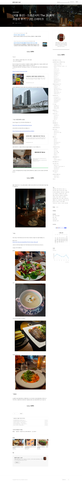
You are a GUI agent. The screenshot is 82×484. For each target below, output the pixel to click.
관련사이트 (64, 479)
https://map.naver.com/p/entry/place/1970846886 (23, 41)
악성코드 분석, (55, 203)
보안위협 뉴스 (57, 63)
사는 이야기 (55, 163)
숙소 (55, 151)
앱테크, (63, 198)
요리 (55, 135)
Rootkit (55, 102)
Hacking (56, 86)
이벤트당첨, (54, 188)
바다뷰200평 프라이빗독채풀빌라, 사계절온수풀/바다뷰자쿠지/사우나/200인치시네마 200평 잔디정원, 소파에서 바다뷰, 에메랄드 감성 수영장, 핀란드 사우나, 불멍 (27, 45)
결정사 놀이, (63, 192)
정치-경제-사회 (57, 167)
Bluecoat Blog (64, 470)
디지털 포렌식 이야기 (65, 314)
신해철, (60, 196)
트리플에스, (56, 193)
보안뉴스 (63, 383)
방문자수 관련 (55, 219)
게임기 (55, 119)
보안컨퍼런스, (66, 195)
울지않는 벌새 (64, 319)
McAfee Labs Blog (65, 339)
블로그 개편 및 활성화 (56, 215)
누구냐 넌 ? (56, 68)
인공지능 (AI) (56, 108)
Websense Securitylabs (64, 345)
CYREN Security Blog (65, 437)
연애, (57, 188)
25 (59, 241)
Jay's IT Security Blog (65, 477)
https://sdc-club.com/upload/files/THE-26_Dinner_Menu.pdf (25, 242)
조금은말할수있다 (57, 79)
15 (66, 239)
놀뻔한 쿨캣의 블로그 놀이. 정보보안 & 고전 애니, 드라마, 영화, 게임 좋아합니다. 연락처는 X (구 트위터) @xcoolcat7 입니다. (28, 460)
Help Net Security (65, 396)
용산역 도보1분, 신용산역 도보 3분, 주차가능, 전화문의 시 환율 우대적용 (27, 36)
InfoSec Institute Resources (65, 448)
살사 (55, 133)
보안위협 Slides (57, 72)
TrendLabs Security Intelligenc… (65, 359)
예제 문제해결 (56, 101)
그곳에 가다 (15, 418)
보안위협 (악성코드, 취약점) (58, 62)
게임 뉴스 (56, 116)
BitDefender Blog (65, 469)
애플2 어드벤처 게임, (56, 195)
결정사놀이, (61, 195)
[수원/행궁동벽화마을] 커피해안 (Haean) (19, 420)
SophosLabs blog (65, 348)
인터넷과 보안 (64, 316)
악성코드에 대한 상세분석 (65, 297)
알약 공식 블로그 (65, 474)
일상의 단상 (55, 170)
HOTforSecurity (65, 387)
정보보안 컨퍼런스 (57, 92)
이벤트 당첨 (56, 175)
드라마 (55, 138)
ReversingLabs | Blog (65, 331)
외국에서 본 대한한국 (57, 159)
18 (59, 240)
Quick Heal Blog (65, 365)
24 (57, 241)
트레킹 (55, 155)
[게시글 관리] (17, 414)
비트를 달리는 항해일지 (65, 414)
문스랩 (63, 323)
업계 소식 (56, 90)
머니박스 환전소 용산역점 (19, 34)
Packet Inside (64, 417)
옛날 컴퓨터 (56, 105)
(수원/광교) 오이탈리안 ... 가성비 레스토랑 (19, 422)
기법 (55, 67)
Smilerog (63, 408)
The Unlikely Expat (65, 445)
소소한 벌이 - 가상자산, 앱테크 (59, 166)
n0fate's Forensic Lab (65, 453)
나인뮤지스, (59, 203)
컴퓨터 (55, 107)
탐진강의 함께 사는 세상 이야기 (65, 443)
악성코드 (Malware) (58, 64)
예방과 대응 (56, 82)
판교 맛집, (67, 199)
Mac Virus (64, 385)
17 (57, 240)
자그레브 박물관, (62, 201)
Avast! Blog (64, 364)
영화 (55, 139)
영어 (55, 158)
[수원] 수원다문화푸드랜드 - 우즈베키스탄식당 (19, 423)
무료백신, (57, 201)
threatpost (64, 419)
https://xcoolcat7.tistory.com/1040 (20, 71)
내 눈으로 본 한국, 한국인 (65, 381)
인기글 (57, 207)
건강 (54, 121)
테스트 (55, 76)
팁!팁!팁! (55, 110)
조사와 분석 (55, 95)
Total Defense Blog (65, 435)
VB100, (57, 196)
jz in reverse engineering (64, 327)
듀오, (57, 199)
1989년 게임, (60, 199)
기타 (54, 179)
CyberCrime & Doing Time (65, 341)
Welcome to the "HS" (65, 389)
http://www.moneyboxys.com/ (19, 33)
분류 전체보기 (56, 60)
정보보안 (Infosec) (57, 84)
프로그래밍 (56, 111)
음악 (55, 141)
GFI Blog (63, 355)
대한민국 (56, 148)
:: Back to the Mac (65, 451)
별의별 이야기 (64, 305)
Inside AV (56, 75)
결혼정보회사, (58, 192)
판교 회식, (54, 201)
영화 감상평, (55, 190)
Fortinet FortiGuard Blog (65, 368)
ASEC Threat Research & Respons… (64, 310)
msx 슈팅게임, (63, 196)
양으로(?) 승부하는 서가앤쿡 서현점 (18, 425)
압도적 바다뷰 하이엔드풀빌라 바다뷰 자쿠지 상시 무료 (25, 43)
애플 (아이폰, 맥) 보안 (58, 89)
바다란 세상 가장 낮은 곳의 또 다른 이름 (65, 400)
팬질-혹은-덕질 (57, 132)
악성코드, (54, 196)
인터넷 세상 (56, 169)
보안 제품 (56, 74)
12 (61, 239)
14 (64, 239)
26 (61, 241)
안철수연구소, (66, 198)
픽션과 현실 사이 (57, 88)
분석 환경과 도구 (57, 98)
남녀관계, (64, 199)
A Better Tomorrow (65, 433)
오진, (53, 193)
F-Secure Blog (64, 472)
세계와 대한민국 (56, 156)
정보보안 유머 (57, 93)
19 (61, 240)
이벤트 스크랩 (56, 177)
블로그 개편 (54, 217)
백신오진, (63, 203)
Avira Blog (64, 467)
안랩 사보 (63, 307)
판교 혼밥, (66, 203)
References (56, 78)
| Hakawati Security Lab (65, 457)
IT (54, 104)
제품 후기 (56, 165)
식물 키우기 (56, 131)
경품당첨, (54, 199)
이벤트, (66, 190)
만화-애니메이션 (57, 142)
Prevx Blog (64, 376)
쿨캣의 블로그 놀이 (17, 2)
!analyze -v (64, 321)
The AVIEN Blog (64, 403)
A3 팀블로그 (64, 325)
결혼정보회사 (56, 125)
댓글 (13, 452)
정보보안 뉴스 (57, 85)
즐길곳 (55, 153)
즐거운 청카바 (64, 406)
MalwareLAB (64, 426)
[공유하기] (16, 414)
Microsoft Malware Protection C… (65, 350)
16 (55, 240)
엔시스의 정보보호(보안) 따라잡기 (65, 423)
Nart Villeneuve (64, 440)
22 (66, 240)
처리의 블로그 (64, 397)
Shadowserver (64, 374)
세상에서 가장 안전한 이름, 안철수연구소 (65, 301)
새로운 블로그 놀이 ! (56, 220)
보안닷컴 (63, 405)
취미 (54, 129)
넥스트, (60, 198)
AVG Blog (63, 421)
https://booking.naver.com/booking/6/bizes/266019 (23, 131)
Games (55, 113)
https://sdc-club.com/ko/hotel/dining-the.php (22, 125)
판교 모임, (60, 188)
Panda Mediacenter (65, 353)
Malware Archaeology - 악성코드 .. (60, 66)
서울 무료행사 (64, 431)
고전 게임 (56, 115)
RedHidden (64, 378)
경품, (58, 190)
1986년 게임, (67, 192)
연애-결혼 (55, 122)
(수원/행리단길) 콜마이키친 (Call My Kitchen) (19, 421)
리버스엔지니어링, (62, 190)
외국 (55, 149)
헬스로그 (63, 303)
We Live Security (65, 333)
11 (59, 239)
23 (55, 241)
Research (56, 71)
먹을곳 (18, 418)
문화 (54, 136)
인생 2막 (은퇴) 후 (56, 127)
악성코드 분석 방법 (57, 99)
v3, (65, 188)
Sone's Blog (64, 392)
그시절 (55, 172)
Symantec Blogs (65, 357)
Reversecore (64, 438)
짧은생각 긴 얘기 (57, 80)
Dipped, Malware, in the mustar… (65, 461)
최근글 (54, 207)
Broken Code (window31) (64, 372)
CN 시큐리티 (64, 429)
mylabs (63, 317)
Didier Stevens (64, 394)
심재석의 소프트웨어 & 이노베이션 (65, 336)
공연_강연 (56, 143)
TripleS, (63, 188)
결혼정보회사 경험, (56, 198)
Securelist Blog (65, 362)
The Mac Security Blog (65, 411)
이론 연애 (56, 124)
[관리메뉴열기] (80, 2)
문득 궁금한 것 (56, 161)
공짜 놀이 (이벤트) (56, 174)
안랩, (66, 193)
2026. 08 (61, 232)
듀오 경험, (54, 192)
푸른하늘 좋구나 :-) (65, 428)
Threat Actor (56, 70)
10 (57, 239)
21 (64, 240)
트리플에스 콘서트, (62, 193)
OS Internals (56, 97)
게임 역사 (56, 117)
